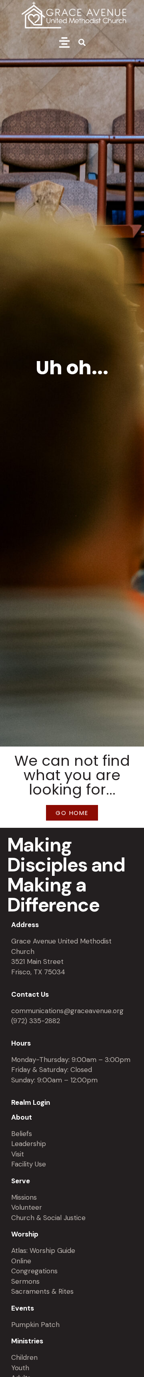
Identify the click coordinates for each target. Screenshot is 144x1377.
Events (22, 1308)
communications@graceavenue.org (67, 1010)
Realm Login (30, 1102)
